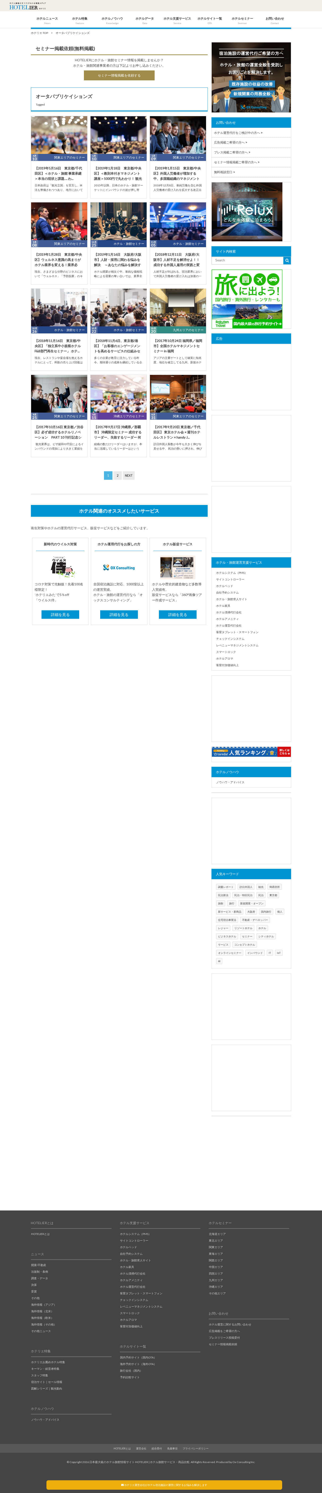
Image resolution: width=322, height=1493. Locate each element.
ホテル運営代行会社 (229, 625)
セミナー (247, 936)
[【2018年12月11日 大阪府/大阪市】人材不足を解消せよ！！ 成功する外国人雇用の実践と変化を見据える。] (178, 221)
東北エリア (216, 1240)
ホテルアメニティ (227, 619)
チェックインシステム (230, 638)
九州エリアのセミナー (188, 330)
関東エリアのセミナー (69, 157)
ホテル (262, 928)
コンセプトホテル (244, 944)
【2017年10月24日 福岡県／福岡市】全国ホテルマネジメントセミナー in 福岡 (177, 346)
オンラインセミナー (229, 952)
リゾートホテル (243, 928)
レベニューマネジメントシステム (237, 645)
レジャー (223, 928)
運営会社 (141, 1448)
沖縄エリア (216, 1286)
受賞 (34, 1291)
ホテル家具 (223, 605)
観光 (261, 886)
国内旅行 (266, 911)
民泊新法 (223, 895)
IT (270, 952)
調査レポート (226, 886)
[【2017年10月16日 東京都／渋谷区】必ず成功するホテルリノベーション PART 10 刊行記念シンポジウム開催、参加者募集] (59, 394)
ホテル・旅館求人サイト (231, 599)
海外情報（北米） (42, 1311)
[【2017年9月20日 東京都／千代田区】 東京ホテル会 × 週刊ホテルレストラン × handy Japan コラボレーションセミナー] (178, 394)
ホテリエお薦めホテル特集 (48, 1362)
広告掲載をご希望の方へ (224, 1331)
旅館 (220, 903)
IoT (279, 952)
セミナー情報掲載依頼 (223, 1344)
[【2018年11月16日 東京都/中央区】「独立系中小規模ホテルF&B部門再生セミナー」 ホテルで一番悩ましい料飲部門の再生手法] (59, 307)
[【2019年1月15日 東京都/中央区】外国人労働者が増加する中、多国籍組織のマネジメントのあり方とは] (178, 135)
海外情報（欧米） (42, 1318)
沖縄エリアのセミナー (129, 416)
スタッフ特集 (39, 1375)
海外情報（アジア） (44, 1304)
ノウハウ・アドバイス (230, 782)
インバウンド (255, 952)
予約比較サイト (130, 1377)
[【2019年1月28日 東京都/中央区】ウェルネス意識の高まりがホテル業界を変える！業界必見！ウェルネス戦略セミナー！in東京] (59, 221)
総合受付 (157, 1448)
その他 (35, 1298)
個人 (279, 911)
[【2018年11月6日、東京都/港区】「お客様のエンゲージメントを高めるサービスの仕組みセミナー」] (119, 307)
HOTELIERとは (40, 1234)
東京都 (273, 895)
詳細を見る (60, 614)
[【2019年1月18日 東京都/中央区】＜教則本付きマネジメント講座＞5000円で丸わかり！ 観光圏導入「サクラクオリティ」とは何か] (119, 135)
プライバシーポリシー (196, 1448)
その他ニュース (41, 1331)
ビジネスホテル (227, 936)
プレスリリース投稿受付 (224, 1337)
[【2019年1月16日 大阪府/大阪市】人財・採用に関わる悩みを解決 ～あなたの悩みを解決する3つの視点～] (119, 221)
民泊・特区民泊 (243, 895)
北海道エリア (217, 1234)
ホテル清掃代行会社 (229, 612)
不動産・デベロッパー (255, 919)
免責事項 (172, 1448)
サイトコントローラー (230, 579)
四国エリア (216, 1273)
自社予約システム (227, 592)
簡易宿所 (274, 886)
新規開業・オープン (252, 903)
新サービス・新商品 (229, 911)
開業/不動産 (38, 1265)
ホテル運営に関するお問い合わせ (230, 1324)
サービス (223, 944)
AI (219, 961)
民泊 (261, 895)
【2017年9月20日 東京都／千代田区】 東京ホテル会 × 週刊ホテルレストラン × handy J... (176, 432)
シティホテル (266, 936)
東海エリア (216, 1253)
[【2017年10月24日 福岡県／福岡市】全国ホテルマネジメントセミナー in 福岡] (178, 307)
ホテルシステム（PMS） (231, 572)
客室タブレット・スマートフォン (237, 632)
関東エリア (216, 1247)
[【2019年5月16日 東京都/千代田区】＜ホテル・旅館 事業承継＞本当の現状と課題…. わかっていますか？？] (59, 135)
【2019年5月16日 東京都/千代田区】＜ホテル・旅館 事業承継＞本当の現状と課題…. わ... (58, 173)
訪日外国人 (245, 886)
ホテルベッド (224, 586)
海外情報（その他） (44, 1324)
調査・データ (39, 1278)
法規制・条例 (39, 1271)
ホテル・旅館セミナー (129, 244)
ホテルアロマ (224, 658)
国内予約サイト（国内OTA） (138, 1357)
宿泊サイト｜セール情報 (46, 1382)
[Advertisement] (251, 377)
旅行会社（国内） (131, 1370)
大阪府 (251, 911)
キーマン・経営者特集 (45, 1368)
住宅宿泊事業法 (227, 919)
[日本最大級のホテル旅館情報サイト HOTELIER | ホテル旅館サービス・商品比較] (27, 5)
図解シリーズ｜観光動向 (46, 1388)
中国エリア (216, 1267)
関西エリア (216, 1260)
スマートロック (226, 652)
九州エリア (216, 1280)
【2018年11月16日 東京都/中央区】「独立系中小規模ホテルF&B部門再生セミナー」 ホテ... (58, 346)
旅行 (231, 903)
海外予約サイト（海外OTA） (138, 1364)
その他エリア (217, 1293)
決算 (34, 1285)
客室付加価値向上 (227, 665)
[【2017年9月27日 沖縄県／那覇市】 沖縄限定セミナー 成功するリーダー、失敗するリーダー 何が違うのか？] (119, 394)
